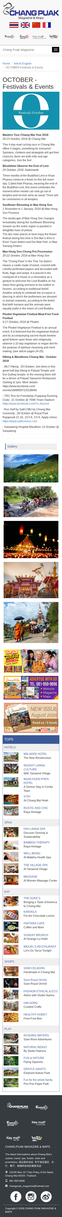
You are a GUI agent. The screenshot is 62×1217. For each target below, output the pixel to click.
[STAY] (11, 799)
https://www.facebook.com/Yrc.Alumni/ (26, 403)
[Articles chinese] (36, 25)
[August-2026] (31, 718)
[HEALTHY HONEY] (11, 1017)
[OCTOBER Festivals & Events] (31, 468)
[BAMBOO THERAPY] (11, 845)
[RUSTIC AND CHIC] (11, 810)
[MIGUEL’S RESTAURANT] (11, 950)
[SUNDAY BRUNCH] (11, 938)
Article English (23, 63)
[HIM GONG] (11, 1006)
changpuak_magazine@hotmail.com (29, 1186)
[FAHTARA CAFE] (11, 926)
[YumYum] (31, 661)
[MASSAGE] (11, 880)
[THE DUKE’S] (11, 901)
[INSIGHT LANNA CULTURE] (11, 768)
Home (6, 63)
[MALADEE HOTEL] (11, 757)
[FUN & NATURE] (11, 1060)
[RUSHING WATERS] (11, 1038)
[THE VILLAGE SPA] (11, 868)
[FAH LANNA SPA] (11, 832)
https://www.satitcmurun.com (20, 421)
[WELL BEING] (11, 856)
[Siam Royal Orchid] (11, 983)
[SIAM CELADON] (11, 971)
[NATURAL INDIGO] (11, 1050)
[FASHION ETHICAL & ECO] (11, 994)
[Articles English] (25, 25)
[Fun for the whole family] (11, 1082)
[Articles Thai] (13, 25)
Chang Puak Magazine (18, 50)
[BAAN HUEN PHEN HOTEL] (11, 782)
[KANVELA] (11, 915)
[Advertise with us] (31, 688)
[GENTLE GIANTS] (11, 1071)
